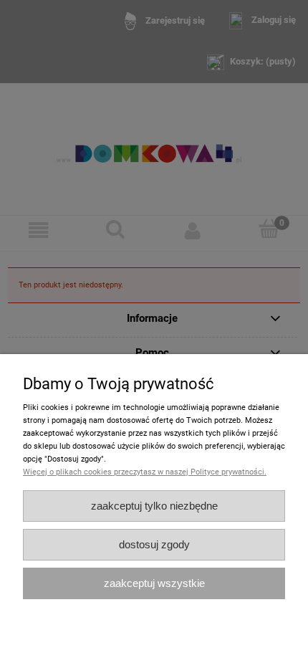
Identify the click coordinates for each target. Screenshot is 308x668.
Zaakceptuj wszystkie (154, 583)
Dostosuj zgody (154, 544)
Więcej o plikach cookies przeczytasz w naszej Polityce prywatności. (144, 472)
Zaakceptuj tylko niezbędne (154, 506)
